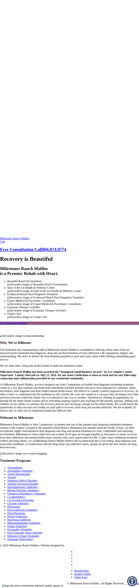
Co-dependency (16, 496)
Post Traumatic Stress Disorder (24, 532)
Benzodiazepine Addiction (22, 487)
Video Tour (80, 577)
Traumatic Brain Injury (20, 539)
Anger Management (18, 474)
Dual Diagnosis (16, 513)
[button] (132, 581)
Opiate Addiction (17, 526)
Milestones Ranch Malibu (14, 238)
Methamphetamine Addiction (23, 522)
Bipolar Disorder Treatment (23, 490)
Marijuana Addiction (19, 519)
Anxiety (11, 477)
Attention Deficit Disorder (22, 480)
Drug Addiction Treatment (22, 509)
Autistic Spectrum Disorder (22, 483)
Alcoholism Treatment (20, 470)
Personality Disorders (19, 529)
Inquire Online (82, 574)
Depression (13, 506)
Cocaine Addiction (18, 503)
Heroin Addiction (17, 516)
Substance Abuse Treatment (23, 536)
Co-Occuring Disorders (20, 500)
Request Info (81, 570)
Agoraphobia (14, 467)
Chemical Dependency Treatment (26, 493)
